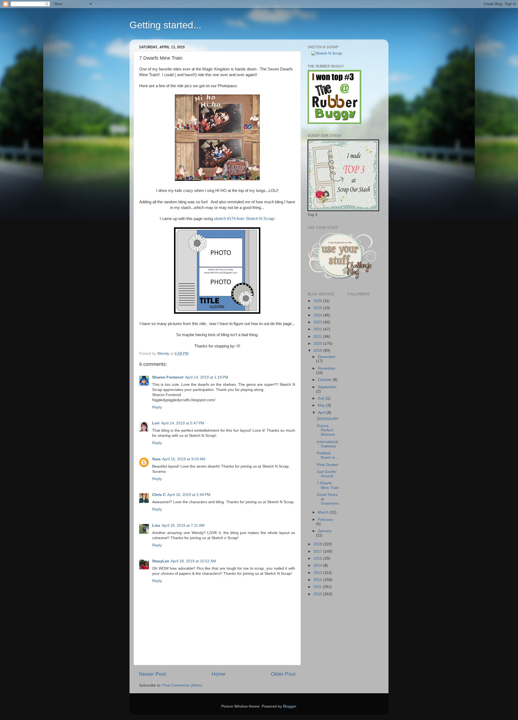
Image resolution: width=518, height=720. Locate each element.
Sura (156, 459)
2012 (318, 580)
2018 (318, 544)
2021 (318, 336)
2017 (318, 551)
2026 (318, 301)
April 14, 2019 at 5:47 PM (182, 423)
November (327, 368)
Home (219, 674)
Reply (157, 407)
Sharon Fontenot (167, 377)
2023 (318, 322)
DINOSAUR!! (328, 419)
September (327, 387)
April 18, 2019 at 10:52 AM (193, 561)
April (322, 413)
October (325, 380)
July (322, 398)
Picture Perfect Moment (326, 430)
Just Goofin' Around (327, 474)
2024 (318, 315)
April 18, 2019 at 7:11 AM (183, 525)
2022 (318, 329)
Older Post (283, 674)
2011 (318, 587)
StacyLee (160, 561)
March (324, 512)
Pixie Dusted (327, 465)
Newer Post (152, 674)
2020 (318, 344)
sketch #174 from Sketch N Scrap (243, 219)
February (325, 520)
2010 (318, 594)
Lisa (156, 525)
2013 (318, 573)
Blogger (289, 706)
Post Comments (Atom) (182, 685)
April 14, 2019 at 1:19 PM (206, 377)
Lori (155, 423)
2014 (318, 565)
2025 (318, 308)
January (325, 531)
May (322, 405)
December (327, 357)
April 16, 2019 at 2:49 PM (188, 495)
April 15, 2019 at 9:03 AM (183, 459)
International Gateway (327, 444)
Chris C (159, 495)
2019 (318, 351)
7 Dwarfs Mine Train (328, 485)
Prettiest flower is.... (328, 455)
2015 (318, 558)
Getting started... (165, 25)
